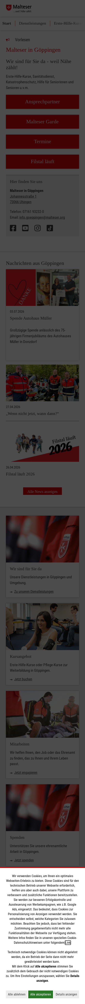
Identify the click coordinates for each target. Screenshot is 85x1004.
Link (68, 943)
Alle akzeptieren (41, 994)
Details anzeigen (67, 994)
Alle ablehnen (17, 994)
